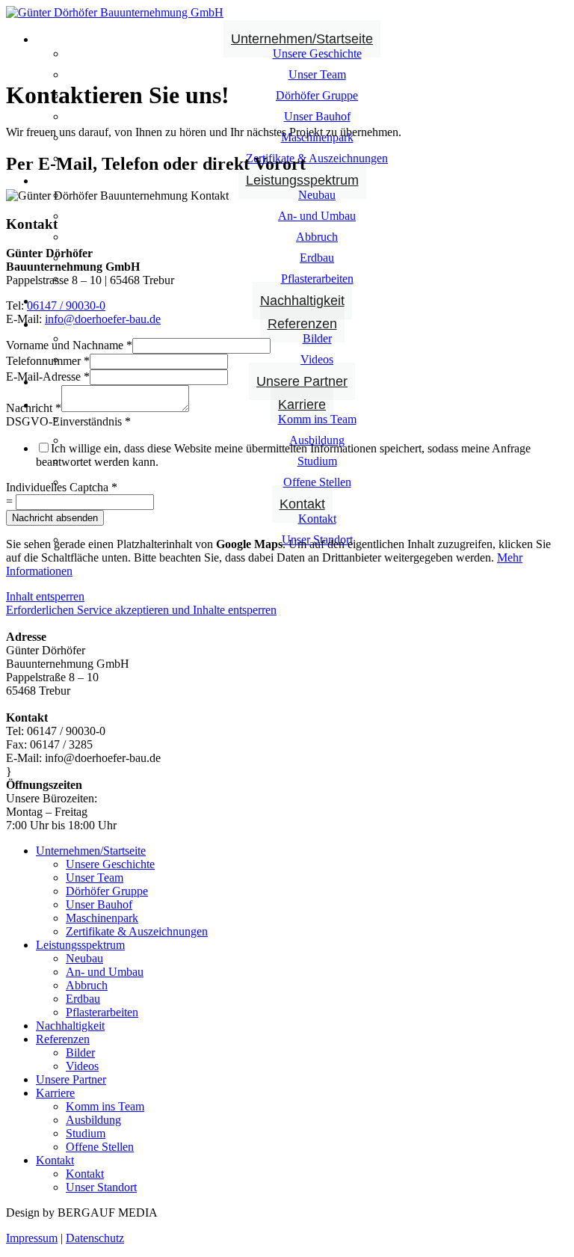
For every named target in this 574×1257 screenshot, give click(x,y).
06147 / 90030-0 (66, 305)
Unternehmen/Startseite (302, 38)
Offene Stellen (317, 482)
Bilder (317, 338)
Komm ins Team (317, 419)
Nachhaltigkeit (302, 300)
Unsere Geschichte (317, 53)
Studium (317, 461)
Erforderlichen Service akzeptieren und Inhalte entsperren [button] (141, 609)
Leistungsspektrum (302, 180)
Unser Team (317, 74)
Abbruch (317, 236)
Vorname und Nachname (69, 345)
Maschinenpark (102, 918)
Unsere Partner (302, 381)
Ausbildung (93, 1119)
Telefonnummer (48, 360)
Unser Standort (101, 1187)
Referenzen (302, 323)
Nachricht (33, 408)
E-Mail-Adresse (48, 376)
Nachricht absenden (55, 517)
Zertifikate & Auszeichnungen (317, 158)
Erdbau (317, 257)
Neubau (317, 194)
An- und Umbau (317, 215)
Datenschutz (95, 1238)
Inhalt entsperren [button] (45, 596)
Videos (316, 359)
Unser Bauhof (317, 116)
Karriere (302, 404)
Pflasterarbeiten (317, 278)
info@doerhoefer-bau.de (103, 319)
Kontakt (302, 504)
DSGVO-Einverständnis (68, 421)
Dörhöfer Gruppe (317, 95)
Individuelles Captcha (61, 487)
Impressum (32, 1238)
